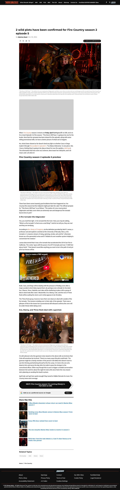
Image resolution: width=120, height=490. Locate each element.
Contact (59, 475)
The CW (54, 2)
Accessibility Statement (26, 481)
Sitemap (66, 2)
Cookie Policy (78, 478)
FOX (44, 2)
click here (67, 148)
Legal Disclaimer (95, 478)
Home (21, 463)
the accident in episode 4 (38, 146)
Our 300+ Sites (79, 475)
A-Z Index (44, 481)
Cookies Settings (62, 481)
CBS (40, 2)
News (41, 456)
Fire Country (23, 456)
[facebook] (106, 2)
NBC (49, 2)
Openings (44, 475)
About (60, 2)
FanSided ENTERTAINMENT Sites (89, 2)
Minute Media (10, 485)
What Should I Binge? (26, 2)
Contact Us (74, 2)
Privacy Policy (45, 478)
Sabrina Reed (22, 37)
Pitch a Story (23, 478)
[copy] (29, 41)
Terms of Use (60, 478)
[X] (109, 2)
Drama (35, 456)
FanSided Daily (95, 475)
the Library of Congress (35, 229)
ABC (36, 2)
